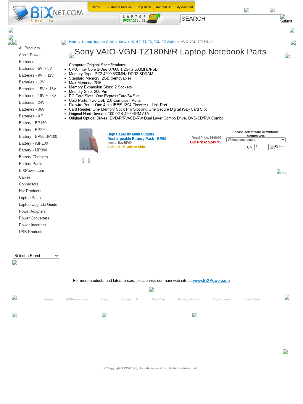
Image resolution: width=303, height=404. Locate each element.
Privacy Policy (189, 299)
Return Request (211, 328)
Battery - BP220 (32, 129)
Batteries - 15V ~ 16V (37, 89)
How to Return (210, 321)
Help (104, 299)
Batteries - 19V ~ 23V (37, 95)
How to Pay (27, 328)
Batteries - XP (31, 116)
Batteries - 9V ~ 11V (36, 75)
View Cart (251, 299)
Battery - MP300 (33, 150)
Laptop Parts (30, 197)
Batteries (42, 30)
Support (205, 342)
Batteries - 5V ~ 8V (35, 68)
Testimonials (118, 342)
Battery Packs (31, 163)
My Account (222, 299)
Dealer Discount (211, 349)
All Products (199, 30)
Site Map (158, 299)
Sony (122, 41)
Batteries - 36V (32, 109)
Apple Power (30, 55)
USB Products (31, 232)
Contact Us (130, 299)
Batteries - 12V (32, 82)
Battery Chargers (33, 157)
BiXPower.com (231, 30)
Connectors (67, 30)
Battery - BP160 (32, 123)
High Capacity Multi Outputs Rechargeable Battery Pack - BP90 (136, 136)
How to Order (28, 321)
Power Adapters (166, 30)
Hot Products (30, 191)
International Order (33, 335)
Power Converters (34, 218)
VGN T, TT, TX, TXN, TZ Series (153, 41)
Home (22, 30)
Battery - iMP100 (33, 143)
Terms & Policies (121, 335)
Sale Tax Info (28, 349)
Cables (91, 30)
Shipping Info (209, 335)
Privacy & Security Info (126, 349)
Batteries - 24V (32, 102)
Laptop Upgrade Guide (125, 30)
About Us (115, 321)
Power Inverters (32, 225)
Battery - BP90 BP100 (38, 136)
